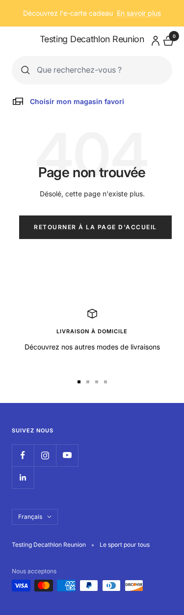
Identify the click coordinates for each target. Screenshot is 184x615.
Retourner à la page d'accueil (95, 227)
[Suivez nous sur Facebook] (23, 455)
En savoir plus (139, 13)
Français (30, 516)
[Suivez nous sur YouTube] (67, 455)
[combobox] (100, 70)
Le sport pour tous (125, 544)
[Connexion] (154, 39)
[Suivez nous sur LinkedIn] (23, 477)
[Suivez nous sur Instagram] (45, 455)
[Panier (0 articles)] (167, 39)
